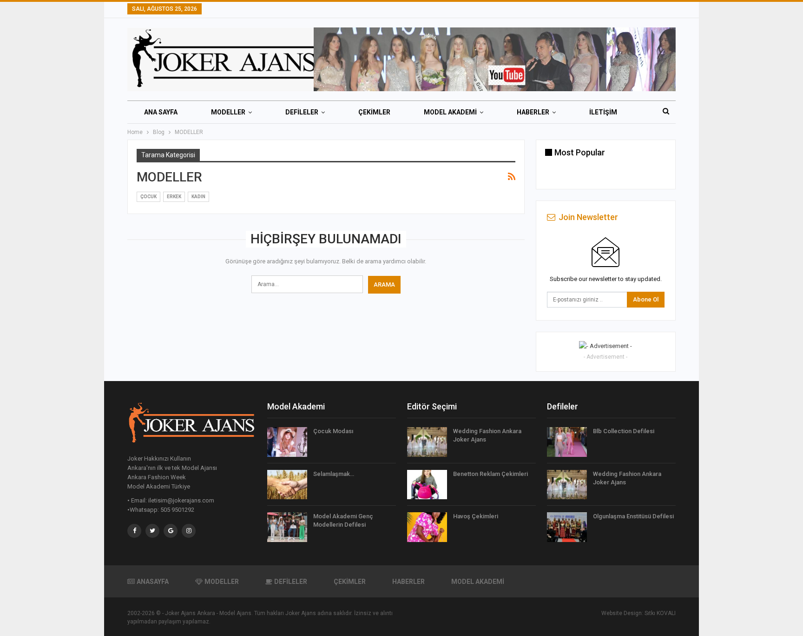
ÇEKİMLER (374, 112)
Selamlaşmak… (333, 473)
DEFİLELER (301, 112)
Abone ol (645, 299)
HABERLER (533, 112)
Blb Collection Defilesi (623, 431)
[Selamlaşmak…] (287, 485)
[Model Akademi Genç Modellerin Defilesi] (287, 527)
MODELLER (228, 112)
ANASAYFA (153, 581)
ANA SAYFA (161, 112)
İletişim (603, 112)
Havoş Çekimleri (475, 516)
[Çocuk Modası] (287, 442)
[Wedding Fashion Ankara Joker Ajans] (427, 442)
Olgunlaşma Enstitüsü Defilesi (633, 516)
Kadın (198, 196)
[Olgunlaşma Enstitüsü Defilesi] (567, 527)
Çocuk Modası (333, 431)
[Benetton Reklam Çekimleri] (427, 485)
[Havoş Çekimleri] (427, 527)
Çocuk (148, 196)
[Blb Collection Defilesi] (567, 442)
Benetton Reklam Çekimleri (490, 473)
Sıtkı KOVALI (660, 613)
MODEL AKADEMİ (450, 112)
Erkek (174, 196)
